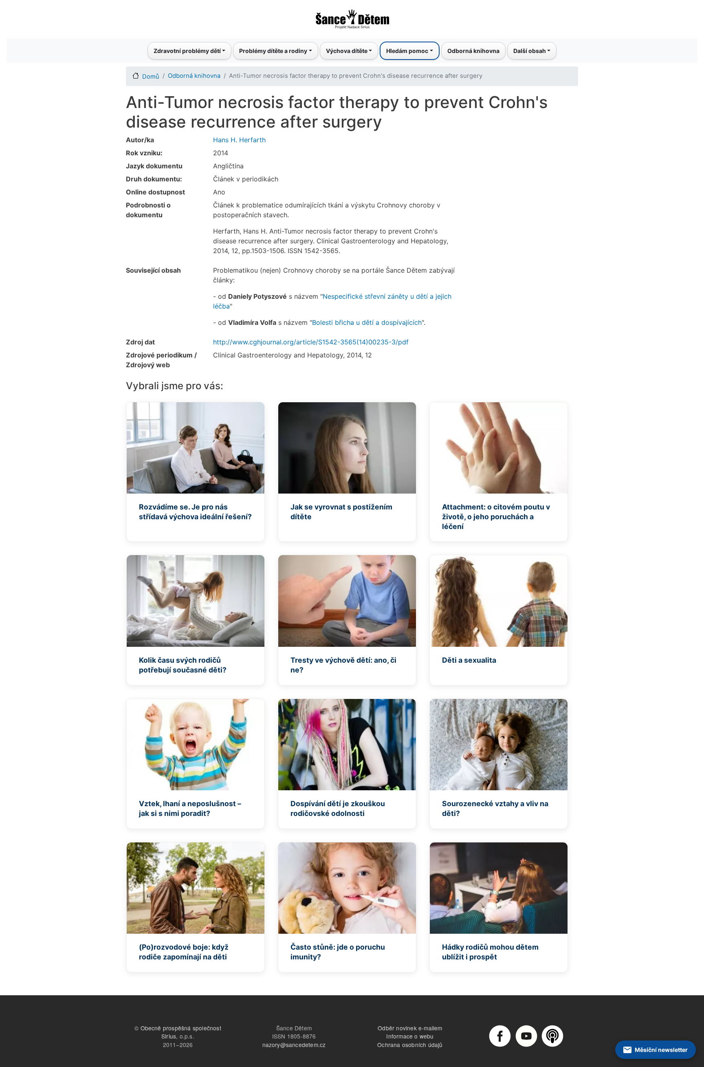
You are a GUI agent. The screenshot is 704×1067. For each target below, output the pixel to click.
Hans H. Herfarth (239, 140)
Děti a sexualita (469, 660)
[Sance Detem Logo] (352, 17)
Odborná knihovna (473, 50)
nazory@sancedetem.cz (294, 1045)
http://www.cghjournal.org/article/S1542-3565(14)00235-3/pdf (311, 342)
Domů (150, 76)
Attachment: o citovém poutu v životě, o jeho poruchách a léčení (496, 517)
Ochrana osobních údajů (409, 1045)
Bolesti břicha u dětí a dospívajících (367, 322)
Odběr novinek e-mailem (410, 1028)
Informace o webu (409, 1036)
